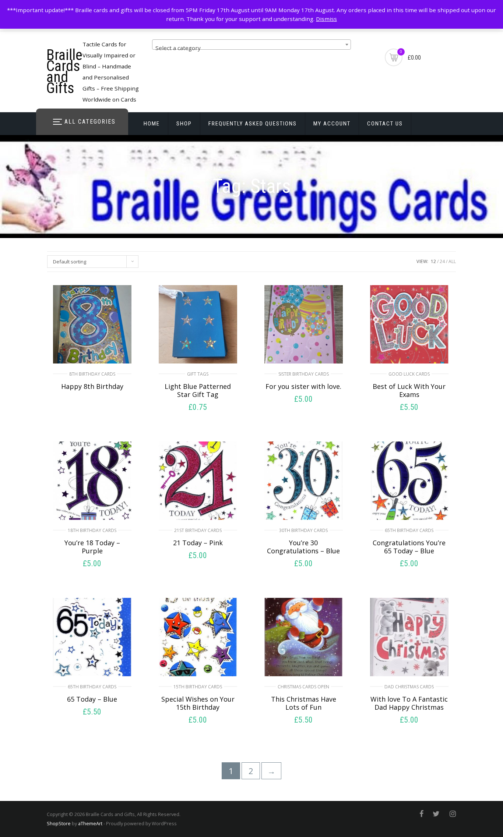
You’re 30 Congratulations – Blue (303, 547)
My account (332, 123)
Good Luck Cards (409, 374)
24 (442, 261)
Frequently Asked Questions (252, 123)
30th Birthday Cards (303, 530)
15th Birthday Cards (197, 687)
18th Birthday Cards (92, 530)
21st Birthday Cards (198, 530)
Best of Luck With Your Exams (409, 390)
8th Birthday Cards (92, 374)
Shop (184, 123)
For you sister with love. (303, 386)
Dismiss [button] (326, 18)
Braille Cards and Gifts (64, 71)
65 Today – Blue (92, 699)
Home (152, 123)
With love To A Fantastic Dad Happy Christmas (409, 703)
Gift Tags (197, 374)
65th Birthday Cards (409, 530)
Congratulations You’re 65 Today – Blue (409, 547)
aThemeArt (90, 823)
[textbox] (251, 48)
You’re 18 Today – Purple (92, 547)
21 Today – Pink (198, 543)
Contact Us (385, 123)
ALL (452, 261)
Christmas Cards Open (303, 687)
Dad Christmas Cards (409, 687)
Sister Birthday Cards (303, 374)
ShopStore (59, 823)
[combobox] (251, 44)
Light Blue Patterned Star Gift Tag (198, 390)
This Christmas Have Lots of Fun (303, 703)
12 (433, 261)
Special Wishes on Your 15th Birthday (198, 703)
